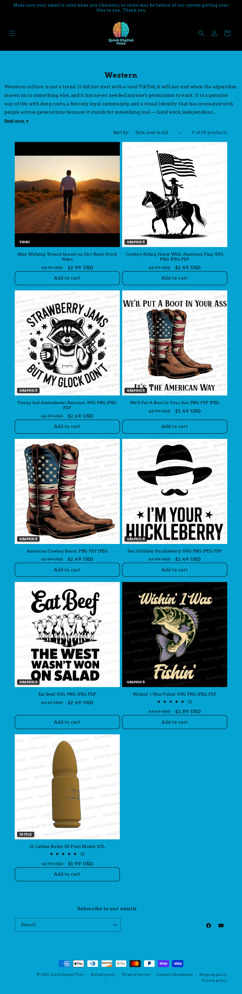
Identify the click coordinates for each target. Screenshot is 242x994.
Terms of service (136, 974)
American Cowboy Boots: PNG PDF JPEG (67, 551)
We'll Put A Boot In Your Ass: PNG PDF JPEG (175, 402)
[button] (12, 33)
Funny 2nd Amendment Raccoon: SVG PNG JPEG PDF (67, 405)
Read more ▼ (16, 121)
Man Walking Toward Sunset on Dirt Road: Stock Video (67, 256)
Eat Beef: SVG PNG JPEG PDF (67, 694)
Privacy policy (214, 980)
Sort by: (121, 132)
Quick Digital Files (67, 974)
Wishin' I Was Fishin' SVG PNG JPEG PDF (175, 694)
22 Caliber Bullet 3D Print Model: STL (67, 846)
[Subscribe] (114, 925)
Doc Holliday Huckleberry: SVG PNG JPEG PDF (174, 551)
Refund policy (103, 974)
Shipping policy (213, 974)
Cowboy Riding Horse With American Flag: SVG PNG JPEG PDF (175, 256)
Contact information (174, 974)
